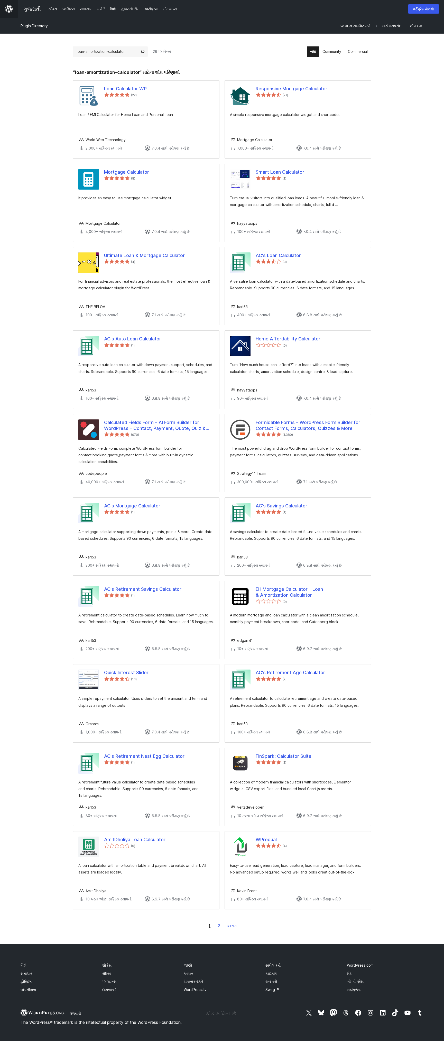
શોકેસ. (107, 965)
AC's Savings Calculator (281, 505)
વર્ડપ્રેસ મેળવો (423, 9)
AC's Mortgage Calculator (132, 505)
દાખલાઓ (109, 989)
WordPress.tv (195, 989)
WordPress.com (360, 965)
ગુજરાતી (75, 1013)
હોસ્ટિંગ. (27, 981)
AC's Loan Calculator (278, 255)
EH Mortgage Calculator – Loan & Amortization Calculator (289, 592)
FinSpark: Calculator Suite (283, 756)
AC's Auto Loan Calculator (132, 338)
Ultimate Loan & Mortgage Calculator (144, 255)
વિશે (23, 965)
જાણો (188, 965)
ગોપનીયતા (28, 989)
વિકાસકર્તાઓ (193, 981)
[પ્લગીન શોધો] (142, 51)
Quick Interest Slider (126, 672)
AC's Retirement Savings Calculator (142, 589)
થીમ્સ (106, 973)
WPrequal (266, 839)
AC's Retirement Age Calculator (290, 672)
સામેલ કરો (273, 965)
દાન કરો (271, 981)
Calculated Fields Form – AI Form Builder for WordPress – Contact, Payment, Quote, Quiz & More (155, 425)
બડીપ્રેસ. (354, 989)
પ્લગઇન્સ (109, 981)
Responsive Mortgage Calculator (291, 88)
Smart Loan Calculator (280, 172)
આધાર (188, 973)
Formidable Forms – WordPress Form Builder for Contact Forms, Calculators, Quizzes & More (308, 425)
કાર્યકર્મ (271, 973)
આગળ (232, 926)
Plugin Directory (34, 26)
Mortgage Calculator (126, 172)
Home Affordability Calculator (288, 338)
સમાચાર (26, 973)
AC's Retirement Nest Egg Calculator (144, 756)
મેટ (349, 973)
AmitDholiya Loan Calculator (134, 839)
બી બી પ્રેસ (355, 981)
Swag (272, 989)
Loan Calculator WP (125, 88)
